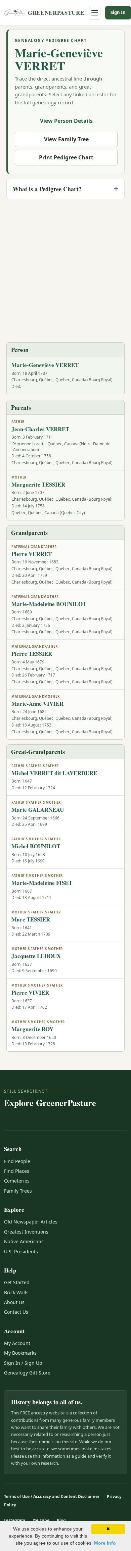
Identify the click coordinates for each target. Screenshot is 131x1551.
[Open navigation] (94, 13)
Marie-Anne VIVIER (37, 703)
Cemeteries (17, 1181)
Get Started (17, 1282)
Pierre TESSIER (31, 653)
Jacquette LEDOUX (36, 956)
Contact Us (16, 1312)
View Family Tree (66, 139)
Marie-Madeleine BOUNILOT (48, 604)
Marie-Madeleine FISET (41, 883)
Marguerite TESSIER (38, 484)
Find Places (16, 1171)
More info (105, 1543)
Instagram (14, 1520)
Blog (61, 1520)
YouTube (41, 1520)
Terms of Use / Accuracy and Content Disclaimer (51, 1496)
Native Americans (24, 1241)
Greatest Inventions (26, 1232)
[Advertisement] (65, 270)
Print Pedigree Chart (66, 157)
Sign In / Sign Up (23, 1363)
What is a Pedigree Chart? (47, 189)
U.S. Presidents (21, 1251)
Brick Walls (16, 1292)
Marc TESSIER (30, 919)
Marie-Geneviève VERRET (59, 59)
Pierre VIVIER (30, 992)
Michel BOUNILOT (35, 846)
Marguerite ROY (32, 1029)
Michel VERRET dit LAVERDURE (54, 773)
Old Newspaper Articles (30, 1221)
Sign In (118, 12)
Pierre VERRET (31, 554)
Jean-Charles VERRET (40, 429)
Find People (17, 1161)
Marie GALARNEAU (37, 809)
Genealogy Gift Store (27, 1372)
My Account (17, 1343)
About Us (14, 1302)
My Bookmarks (20, 1353)
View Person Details (66, 120)
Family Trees (18, 1191)
